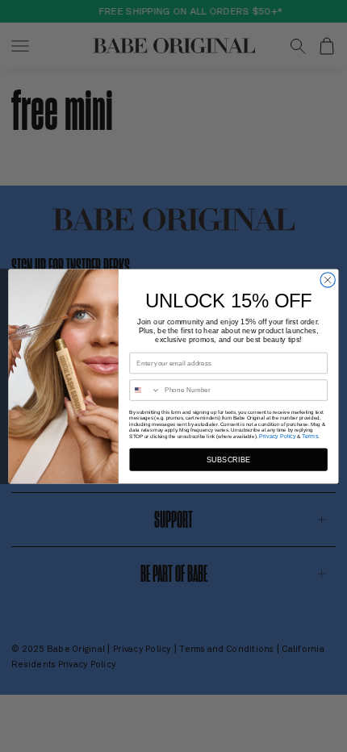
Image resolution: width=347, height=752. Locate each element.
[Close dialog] (327, 279)
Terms (310, 435)
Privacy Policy (277, 435)
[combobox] (145, 389)
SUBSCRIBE (229, 459)
